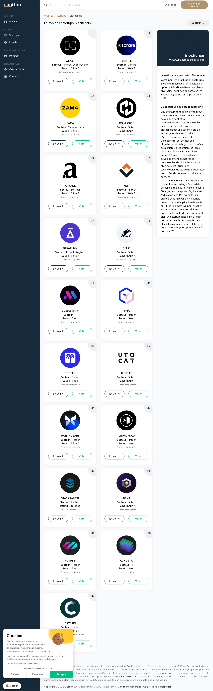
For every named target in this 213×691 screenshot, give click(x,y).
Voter (82, 81)
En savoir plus (128, 676)
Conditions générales (129, 686)
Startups (61, 15)
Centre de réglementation (157, 686)
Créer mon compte (194, 5)
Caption (69, 686)
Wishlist (48, 15)
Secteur (197, 23)
